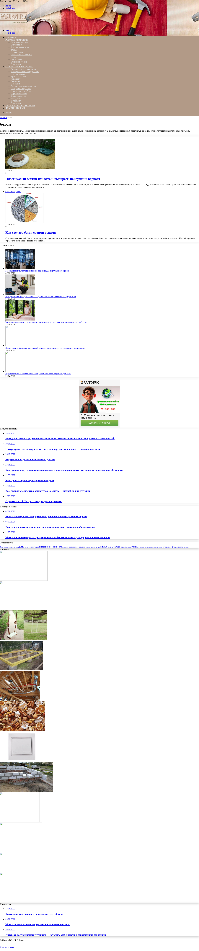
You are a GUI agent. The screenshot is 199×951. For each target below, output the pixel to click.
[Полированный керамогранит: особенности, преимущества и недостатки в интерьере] (20, 345)
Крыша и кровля (18, 76)
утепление (158, 547)
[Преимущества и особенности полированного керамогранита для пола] (20, 371)
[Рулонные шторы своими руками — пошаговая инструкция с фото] (20, 902)
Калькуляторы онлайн (20, 105)
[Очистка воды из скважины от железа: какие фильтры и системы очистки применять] (26, 609)
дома (21, 546)
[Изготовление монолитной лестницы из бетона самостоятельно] (20, 821)
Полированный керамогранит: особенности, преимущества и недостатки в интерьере (45, 348)
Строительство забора (21, 91)
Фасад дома (16, 98)
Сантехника (16, 59)
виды (11, 547)
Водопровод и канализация (23, 69)
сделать (124, 547)
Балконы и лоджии (19, 42)
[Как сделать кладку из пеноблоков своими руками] (26, 791)
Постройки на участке (21, 88)
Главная (3, 117)
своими (114, 546)
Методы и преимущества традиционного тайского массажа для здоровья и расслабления (46, 322)
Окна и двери (17, 52)
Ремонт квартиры (16, 40)
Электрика (16, 64)
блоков (6, 547)
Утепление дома (18, 96)
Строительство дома (19, 67)
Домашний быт (15, 108)
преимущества (90, 547)
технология (151, 547)
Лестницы (15, 81)
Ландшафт (15, 79)
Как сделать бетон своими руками (30, 232)
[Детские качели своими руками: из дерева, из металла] (23, 639)
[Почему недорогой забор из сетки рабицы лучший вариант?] (24, 580)
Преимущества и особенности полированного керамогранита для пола (38, 373)
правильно (80, 547)
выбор (16, 547)
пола (64, 547)
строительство (142, 547)
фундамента (177, 547)
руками (101, 546)
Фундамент (16, 101)
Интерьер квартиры (20, 47)
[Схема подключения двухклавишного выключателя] (22, 760)
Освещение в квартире (21, 54)
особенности (55, 546)
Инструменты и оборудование (25, 71)
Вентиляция (16, 45)
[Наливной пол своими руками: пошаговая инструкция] (26, 871)
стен (129, 547)
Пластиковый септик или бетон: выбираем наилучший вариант (52, 179)
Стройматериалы (19, 93)
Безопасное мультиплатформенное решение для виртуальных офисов (37, 271)
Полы (13, 57)
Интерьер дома (18, 74)
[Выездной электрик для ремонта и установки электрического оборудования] (20, 294)
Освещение (16, 84)
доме (26, 547)
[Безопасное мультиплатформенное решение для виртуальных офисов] (20, 268)
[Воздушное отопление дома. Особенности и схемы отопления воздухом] (20, 700)
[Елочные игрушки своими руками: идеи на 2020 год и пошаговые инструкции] (22, 730)
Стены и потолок (19, 62)
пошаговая (71, 547)
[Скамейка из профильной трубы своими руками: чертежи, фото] (21, 851)
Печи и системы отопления (23, 86)
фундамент (166, 547)
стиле (134, 546)
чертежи (186, 547)
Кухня (14, 49)
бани (1, 547)
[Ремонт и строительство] (14, 26)
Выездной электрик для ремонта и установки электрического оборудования (40, 296)
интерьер (44, 546)
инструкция (34, 547)
